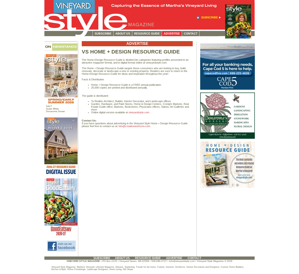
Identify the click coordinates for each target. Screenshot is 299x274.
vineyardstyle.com (138, 112)
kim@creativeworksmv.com (134, 126)
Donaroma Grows (55, 111)
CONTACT (190, 33)
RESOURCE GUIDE (147, 33)
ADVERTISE (172, 33)
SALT (49, 106)
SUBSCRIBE (103, 33)
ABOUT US (122, 33)
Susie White (52, 108)
